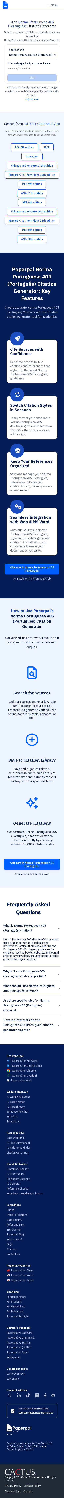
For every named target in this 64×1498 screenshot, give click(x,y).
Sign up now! (32, 99)
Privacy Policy (13, 1485)
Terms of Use (13, 1491)
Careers (28, 1491)
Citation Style (16, 49)
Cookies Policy (32, 1485)
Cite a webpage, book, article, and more (28, 63)
